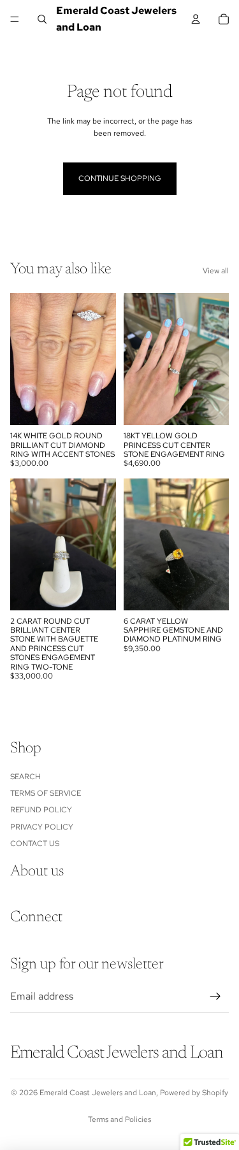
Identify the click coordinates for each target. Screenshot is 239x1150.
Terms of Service (45, 793)
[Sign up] (215, 996)
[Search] (42, 19)
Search (25, 777)
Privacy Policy (41, 827)
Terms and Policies (119, 1119)
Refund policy (41, 810)
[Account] (196, 19)
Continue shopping (119, 178)
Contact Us (34, 843)
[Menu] (14, 19)
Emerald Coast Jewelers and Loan (98, 1093)
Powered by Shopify (194, 1093)
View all (216, 271)
